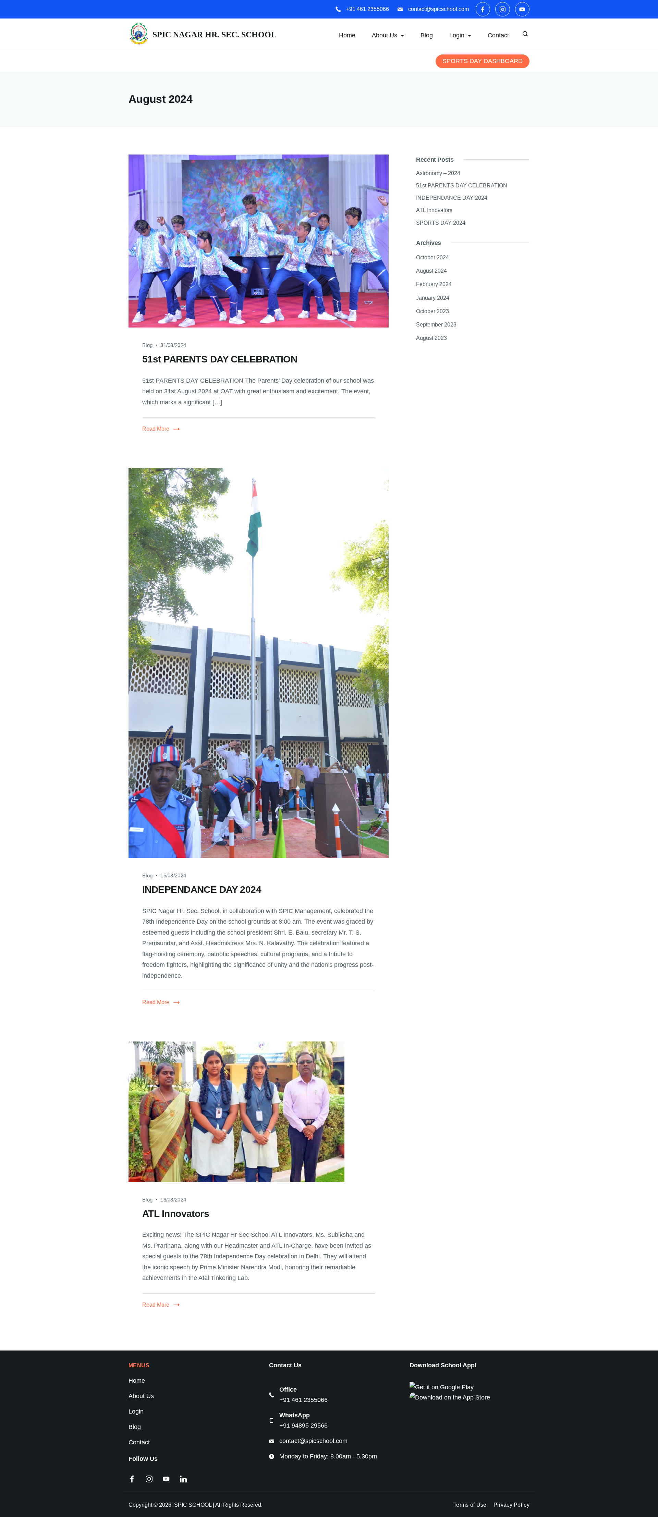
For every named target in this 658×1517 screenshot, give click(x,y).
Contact (498, 35)
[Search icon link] (526, 34)
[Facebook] (483, 9)
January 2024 (432, 298)
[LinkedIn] (183, 1479)
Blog (427, 35)
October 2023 (432, 311)
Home (347, 35)
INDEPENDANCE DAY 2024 (201, 889)
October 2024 (432, 257)
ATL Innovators (175, 1213)
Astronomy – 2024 (438, 173)
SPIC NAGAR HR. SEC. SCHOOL (215, 34)
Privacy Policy (511, 1505)
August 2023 (431, 338)
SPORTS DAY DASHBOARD (482, 61)
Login (136, 1411)
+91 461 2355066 (367, 9)
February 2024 (434, 284)
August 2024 (431, 271)
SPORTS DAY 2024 (440, 223)
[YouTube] (522, 9)
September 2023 (436, 325)
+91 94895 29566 (303, 1425)
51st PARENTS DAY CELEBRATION (219, 359)
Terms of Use (470, 1505)
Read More (155, 429)
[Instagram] (502, 9)
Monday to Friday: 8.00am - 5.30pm (328, 1456)
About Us (384, 35)
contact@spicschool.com (438, 9)
